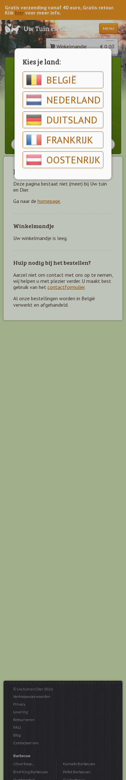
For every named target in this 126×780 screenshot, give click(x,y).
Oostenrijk (73, 159)
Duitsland (71, 119)
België (61, 79)
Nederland (73, 99)
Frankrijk (69, 139)
